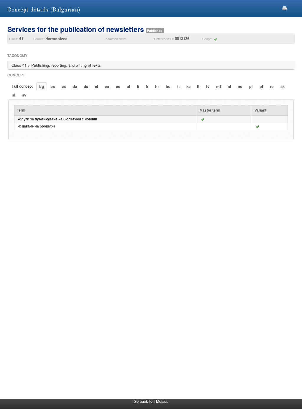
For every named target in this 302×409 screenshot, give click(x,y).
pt (261, 86)
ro (272, 86)
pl (251, 86)
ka (188, 86)
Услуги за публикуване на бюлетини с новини (57, 119)
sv (24, 95)
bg (41, 86)
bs (52, 86)
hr (157, 86)
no (240, 86)
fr (147, 86)
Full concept (22, 86)
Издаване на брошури (36, 126)
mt (218, 86)
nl (229, 86)
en (107, 86)
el (96, 86)
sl (13, 95)
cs (64, 86)
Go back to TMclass (151, 401)
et (128, 86)
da (75, 86)
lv (207, 86)
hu (168, 86)
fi (138, 86)
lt (198, 86)
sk (282, 86)
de (86, 86)
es (118, 86)
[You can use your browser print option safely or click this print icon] (284, 7)
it (178, 86)
